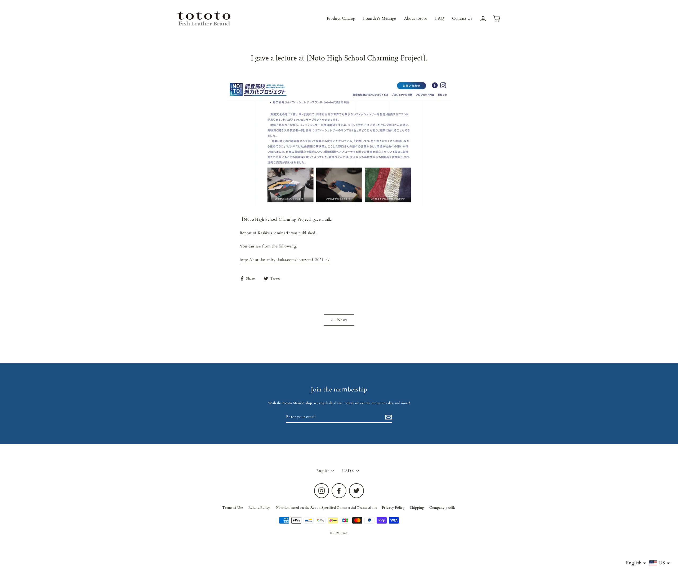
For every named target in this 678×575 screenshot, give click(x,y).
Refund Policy (259, 507)
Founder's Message (379, 18)
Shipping (417, 507)
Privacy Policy (393, 507)
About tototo (415, 18)
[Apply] (387, 417)
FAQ (439, 18)
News (341, 320)
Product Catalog (341, 18)
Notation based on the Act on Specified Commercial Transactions (326, 507)
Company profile (442, 507)
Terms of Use (232, 507)
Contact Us (462, 18)
